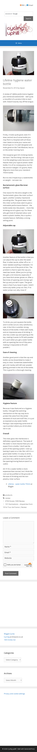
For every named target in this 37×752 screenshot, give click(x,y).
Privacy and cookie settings (14, 694)
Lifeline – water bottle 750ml (19, 484)
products (8, 495)
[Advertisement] (18, 604)
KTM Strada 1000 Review (15, 501)
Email (30, 5)
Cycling (7, 637)
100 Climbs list (9, 640)
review (7, 498)
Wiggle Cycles (9, 634)
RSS (23, 5)
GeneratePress (29, 749)
